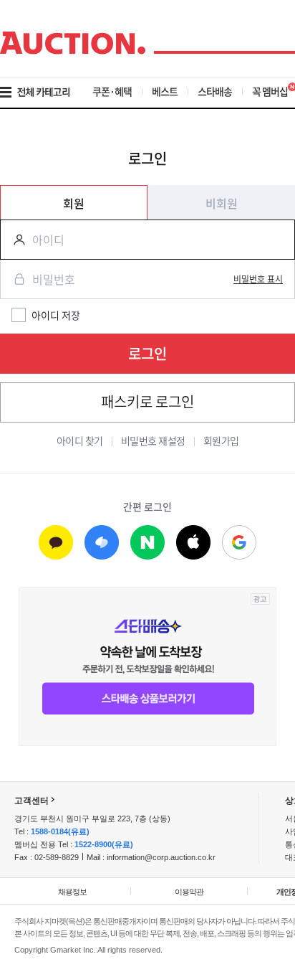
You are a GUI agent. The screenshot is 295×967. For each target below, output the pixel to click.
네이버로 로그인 (147, 543)
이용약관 (189, 891)
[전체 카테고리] (45, 92)
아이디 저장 (56, 315)
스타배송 (215, 91)
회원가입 (221, 440)
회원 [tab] (73, 203)
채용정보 (72, 891)
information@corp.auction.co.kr (161, 857)
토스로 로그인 (101, 543)
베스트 (165, 91)
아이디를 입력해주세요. (13, 239)
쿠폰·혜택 (112, 91)
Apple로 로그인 (193, 543)
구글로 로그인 (239, 543)
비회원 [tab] (221, 203)
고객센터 (31, 801)
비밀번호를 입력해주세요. (13, 279)
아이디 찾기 (80, 440)
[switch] (258, 279)
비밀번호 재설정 (153, 440)
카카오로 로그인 (56, 543)
